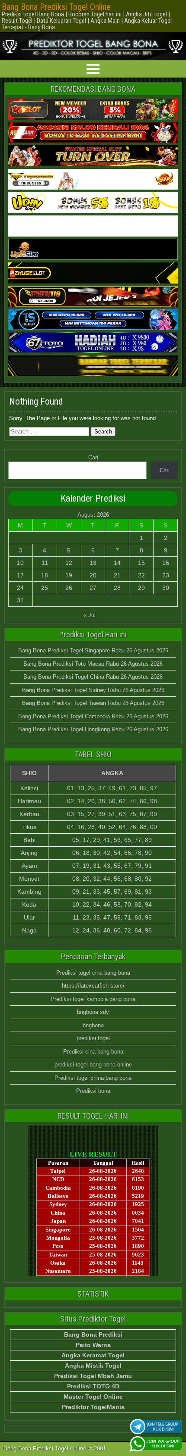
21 (117, 575)
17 (20, 575)
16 (165, 562)
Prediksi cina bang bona (93, 1051)
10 (20, 562)
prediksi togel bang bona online (93, 1064)
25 (44, 587)
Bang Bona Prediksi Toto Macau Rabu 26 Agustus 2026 (93, 664)
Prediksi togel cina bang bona (93, 973)
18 (44, 575)
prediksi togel (93, 1038)
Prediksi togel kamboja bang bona (93, 999)
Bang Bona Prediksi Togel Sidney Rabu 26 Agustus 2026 (93, 690)
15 (141, 562)
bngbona (93, 1025)
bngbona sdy (93, 1012)
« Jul (89, 615)
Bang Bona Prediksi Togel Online (56, 7)
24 (20, 587)
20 (93, 575)
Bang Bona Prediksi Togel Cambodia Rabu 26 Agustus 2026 (93, 716)
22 (141, 575)
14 (117, 562)
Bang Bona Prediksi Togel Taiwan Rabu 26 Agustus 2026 (93, 703)
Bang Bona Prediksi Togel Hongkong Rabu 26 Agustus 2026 (93, 729)
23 (165, 575)
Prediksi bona (93, 1091)
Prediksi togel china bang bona (93, 1078)
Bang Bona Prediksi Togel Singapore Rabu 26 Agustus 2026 (93, 650)
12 (68, 562)
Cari (93, 457)
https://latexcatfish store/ (93, 985)
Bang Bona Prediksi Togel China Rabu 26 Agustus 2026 (93, 676)
